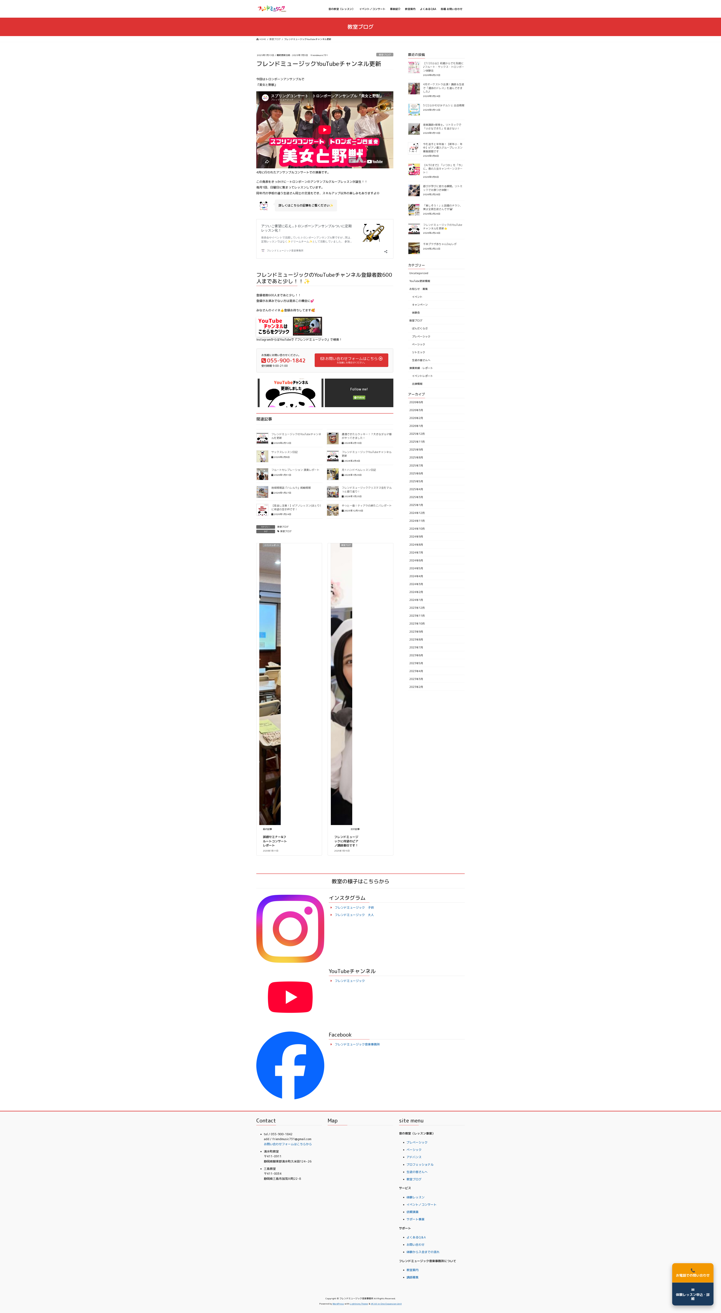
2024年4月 (416, 576)
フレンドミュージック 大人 (354, 915)
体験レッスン (416, 1197)
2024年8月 (416, 544)
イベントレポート (422, 376)
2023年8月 (416, 639)
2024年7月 (416, 552)
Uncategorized (418, 273)
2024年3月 (416, 584)
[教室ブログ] (341, 684)
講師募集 (413, 1277)
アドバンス (414, 1157)
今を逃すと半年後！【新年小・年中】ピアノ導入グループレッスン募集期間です (442, 147)
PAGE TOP (702, 1270)
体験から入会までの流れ (423, 1252)
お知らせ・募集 (418, 289)
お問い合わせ (416, 1245)
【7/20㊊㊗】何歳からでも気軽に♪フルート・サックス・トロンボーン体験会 (443, 66)
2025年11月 (417, 441)
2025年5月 (416, 481)
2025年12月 (417, 434)
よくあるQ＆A (416, 1237)
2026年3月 (416, 410)
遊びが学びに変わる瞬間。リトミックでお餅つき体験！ (442, 188)
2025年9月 (416, 449)
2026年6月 (416, 402)
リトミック (418, 352)
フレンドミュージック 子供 (354, 907)
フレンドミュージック (350, 981)
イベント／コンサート (422, 1205)
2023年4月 (416, 671)
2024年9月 (416, 536)
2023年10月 (417, 623)
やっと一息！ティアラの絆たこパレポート (367, 505)
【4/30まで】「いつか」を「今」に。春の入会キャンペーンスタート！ (443, 168)
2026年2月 (416, 418)
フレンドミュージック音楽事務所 (357, 1044)
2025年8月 (416, 457)
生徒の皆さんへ (421, 360)
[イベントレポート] (270, 684)
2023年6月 (416, 655)
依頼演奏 (413, 1212)
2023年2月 (416, 687)
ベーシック (418, 344)
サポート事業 (416, 1219)
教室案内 (413, 1270)
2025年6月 (416, 473)
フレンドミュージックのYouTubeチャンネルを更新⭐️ (442, 226)
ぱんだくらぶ (420, 328)
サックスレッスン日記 (284, 452)
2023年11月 (417, 615)
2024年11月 (417, 521)
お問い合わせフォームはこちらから (288, 1144)
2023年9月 (416, 631)
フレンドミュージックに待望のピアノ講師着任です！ (346, 841)
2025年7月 (416, 465)
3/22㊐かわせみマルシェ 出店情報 (443, 105)
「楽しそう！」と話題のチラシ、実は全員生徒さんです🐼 (442, 207)
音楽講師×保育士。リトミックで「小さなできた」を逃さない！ (442, 126)
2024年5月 (416, 568)
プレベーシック (421, 336)
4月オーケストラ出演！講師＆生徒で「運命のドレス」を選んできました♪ (443, 87)
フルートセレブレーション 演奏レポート (295, 470)
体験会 (416, 312)
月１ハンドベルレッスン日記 (359, 470)
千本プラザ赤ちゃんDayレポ (439, 244)
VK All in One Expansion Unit (386, 1303)
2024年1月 (416, 600)
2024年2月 (416, 592)
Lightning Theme (359, 1303)
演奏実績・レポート (421, 368)
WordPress (338, 1303)
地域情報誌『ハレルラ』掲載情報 (291, 487)
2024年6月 (416, 560)
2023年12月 (417, 608)
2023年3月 (416, 679)
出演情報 (417, 384)
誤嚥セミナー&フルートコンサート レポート (275, 841)
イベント (417, 297)
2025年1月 (416, 505)
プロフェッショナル (420, 1164)
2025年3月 (416, 497)
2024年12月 (417, 513)
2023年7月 (416, 647)
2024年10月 (417, 528)
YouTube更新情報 (419, 281)
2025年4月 (416, 489)
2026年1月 (416, 426)
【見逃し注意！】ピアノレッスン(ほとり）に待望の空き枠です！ (296, 507)
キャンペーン (420, 304)
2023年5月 (416, 663)
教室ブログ (385, 54)
